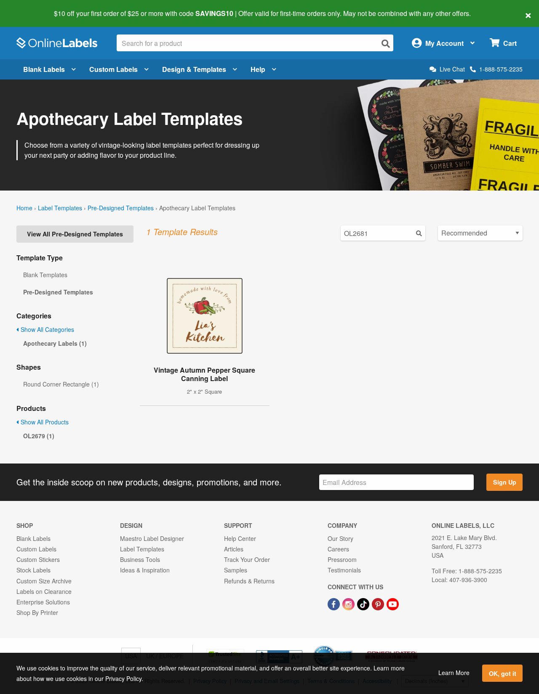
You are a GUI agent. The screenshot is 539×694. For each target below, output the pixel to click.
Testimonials (344, 570)
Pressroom (342, 559)
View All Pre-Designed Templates (75, 234)
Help (258, 69)
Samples (235, 570)
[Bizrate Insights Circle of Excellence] (349, 646)
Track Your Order (247, 559)
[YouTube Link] (393, 603)
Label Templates (60, 208)
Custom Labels (113, 69)
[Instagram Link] (349, 603)
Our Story (340, 538)
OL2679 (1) (38, 436)
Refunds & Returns (249, 581)
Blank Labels (44, 69)
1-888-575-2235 (501, 69)
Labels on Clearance (44, 591)
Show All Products (44, 422)
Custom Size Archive (44, 581)
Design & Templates (194, 69)
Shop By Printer (37, 612)
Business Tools (140, 559)
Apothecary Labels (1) (55, 343)
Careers (338, 549)
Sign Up (504, 482)
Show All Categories (46, 329)
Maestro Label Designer (152, 538)
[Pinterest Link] (379, 603)
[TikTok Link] (364, 603)
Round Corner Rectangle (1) (61, 384)
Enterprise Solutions (43, 602)
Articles (233, 549)
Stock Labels (33, 570)
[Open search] (385, 43)
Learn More (454, 672)
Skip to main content (30, 7)
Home (24, 208)
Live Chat (452, 69)
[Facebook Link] (335, 603)
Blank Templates (45, 274)
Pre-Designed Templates (121, 208)
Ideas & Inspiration (145, 570)
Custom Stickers (38, 559)
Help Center (240, 538)
